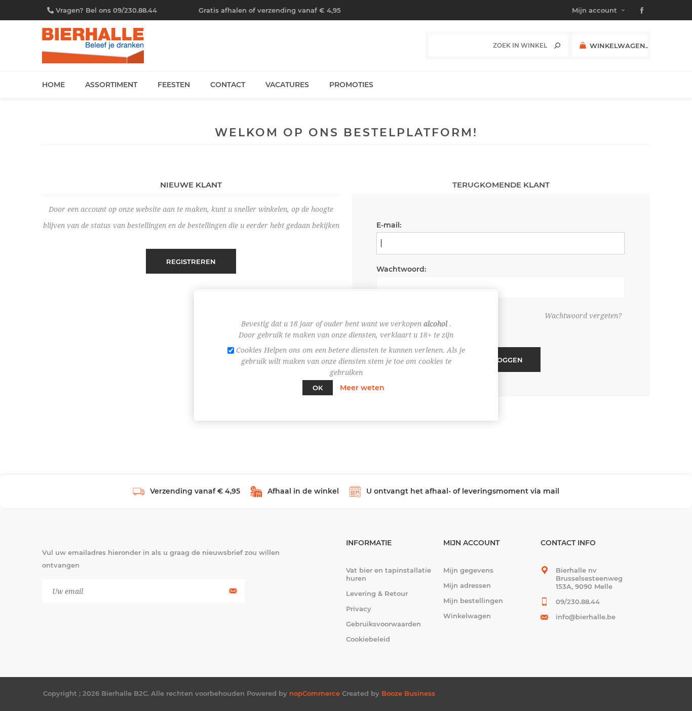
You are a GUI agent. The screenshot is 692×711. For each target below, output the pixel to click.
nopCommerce (314, 693)
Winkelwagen (467, 616)
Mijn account (594, 10)
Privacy (358, 609)
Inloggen (504, 360)
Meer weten (362, 387)
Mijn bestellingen (473, 600)
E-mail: (388, 225)
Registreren (191, 261)
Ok (318, 388)
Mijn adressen (467, 585)
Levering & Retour (377, 593)
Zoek (557, 45)
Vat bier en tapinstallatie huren (388, 574)
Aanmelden (232, 591)
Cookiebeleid (368, 639)
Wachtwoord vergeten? (583, 316)
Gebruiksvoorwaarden (383, 624)
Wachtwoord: (401, 269)
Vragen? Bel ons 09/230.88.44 (106, 10)
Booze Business (408, 693)
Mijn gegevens (468, 570)
